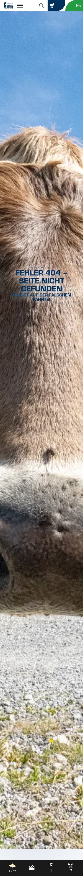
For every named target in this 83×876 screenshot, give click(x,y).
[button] (41, 5)
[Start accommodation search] (74, 5)
